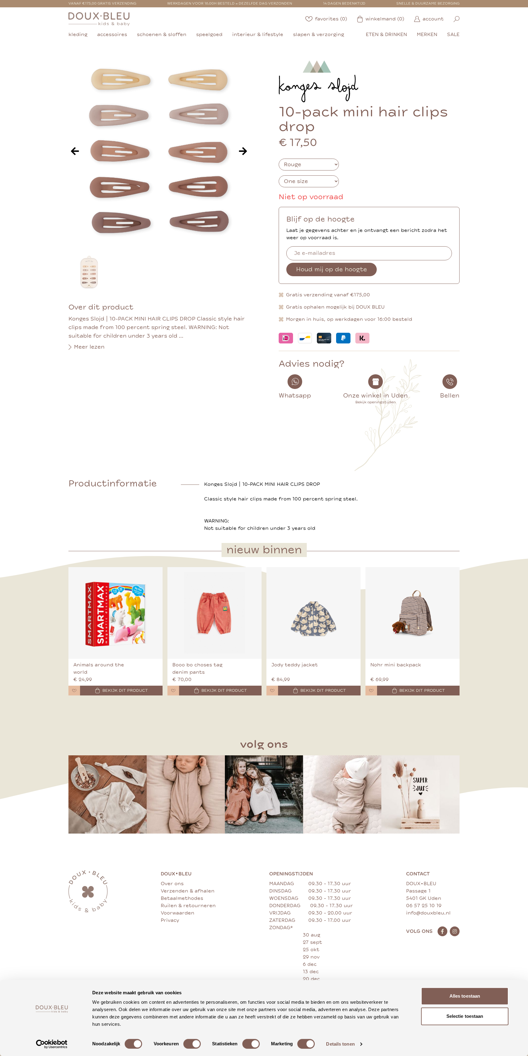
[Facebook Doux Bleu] (442, 931)
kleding (77, 34)
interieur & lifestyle (257, 34)
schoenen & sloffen (161, 34)
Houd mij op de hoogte (331, 269)
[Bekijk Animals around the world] (115, 613)
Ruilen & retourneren (188, 906)
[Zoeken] (456, 19)
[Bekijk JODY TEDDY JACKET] (313, 613)
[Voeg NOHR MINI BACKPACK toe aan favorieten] (371, 690)
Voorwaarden (177, 913)
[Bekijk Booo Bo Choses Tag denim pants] (214, 613)
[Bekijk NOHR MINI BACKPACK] (412, 613)
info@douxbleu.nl (428, 913)
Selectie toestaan (464, 1016)
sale (453, 34)
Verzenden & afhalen (188, 891)
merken (427, 34)
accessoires (112, 34)
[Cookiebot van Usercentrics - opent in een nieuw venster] (52, 1044)
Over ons (172, 884)
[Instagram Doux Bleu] (455, 931)
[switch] (192, 1044)
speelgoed (209, 34)
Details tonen (340, 1044)
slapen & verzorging (318, 34)
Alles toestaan (464, 996)
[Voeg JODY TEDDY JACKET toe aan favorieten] (272, 690)
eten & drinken (386, 34)
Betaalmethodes (182, 898)
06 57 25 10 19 (424, 906)
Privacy (170, 920)
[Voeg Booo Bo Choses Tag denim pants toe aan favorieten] (173, 690)
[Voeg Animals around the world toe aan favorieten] (74, 690)
